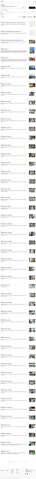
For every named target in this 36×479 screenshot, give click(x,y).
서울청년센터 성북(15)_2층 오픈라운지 (6, 372)
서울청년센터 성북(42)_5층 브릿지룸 (6, 136)
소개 (16, 470)
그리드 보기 (1, 17)
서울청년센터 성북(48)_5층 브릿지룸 (6, 83)
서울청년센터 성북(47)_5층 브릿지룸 (6, 92)
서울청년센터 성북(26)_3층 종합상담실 (6, 276)
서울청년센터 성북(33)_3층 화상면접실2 (6, 215)
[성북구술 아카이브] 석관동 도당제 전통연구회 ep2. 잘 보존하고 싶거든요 (11, 31)
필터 (1, 12)
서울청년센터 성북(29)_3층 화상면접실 (6, 250)
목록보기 (3, 17)
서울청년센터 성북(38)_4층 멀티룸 (5, 171)
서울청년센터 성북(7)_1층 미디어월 (6, 442)
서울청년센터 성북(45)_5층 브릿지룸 (6, 110)
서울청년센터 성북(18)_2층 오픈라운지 (6, 346)
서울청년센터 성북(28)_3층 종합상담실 (6, 258)
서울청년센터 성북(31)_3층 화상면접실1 (6, 232)
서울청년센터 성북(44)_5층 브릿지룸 (6, 118)
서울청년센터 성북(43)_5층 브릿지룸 (6, 127)
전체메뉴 (34, 1)
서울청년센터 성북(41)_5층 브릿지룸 (6, 145)
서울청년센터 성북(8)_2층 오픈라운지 (6, 433)
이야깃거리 (12, 470)
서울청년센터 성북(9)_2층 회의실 (5, 424)
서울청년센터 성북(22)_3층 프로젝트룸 (6, 311)
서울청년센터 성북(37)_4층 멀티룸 (5, 180)
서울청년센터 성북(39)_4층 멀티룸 (5, 162)
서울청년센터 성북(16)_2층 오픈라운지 (6, 363)
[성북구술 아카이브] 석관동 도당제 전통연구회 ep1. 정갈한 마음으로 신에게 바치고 (12, 40)
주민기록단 (17, 469)
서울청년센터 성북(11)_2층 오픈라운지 (6, 407)
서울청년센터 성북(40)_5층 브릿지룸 (6, 153)
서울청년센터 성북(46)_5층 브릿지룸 (6, 101)
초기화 (27, 7)
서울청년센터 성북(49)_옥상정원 (5, 75)
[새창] (2, 470)
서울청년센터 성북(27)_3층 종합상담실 (6, 267)
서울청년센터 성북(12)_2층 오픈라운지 (6, 398)
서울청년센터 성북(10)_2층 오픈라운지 (6, 416)
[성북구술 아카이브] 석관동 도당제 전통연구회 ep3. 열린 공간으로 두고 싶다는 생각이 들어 (13, 22)
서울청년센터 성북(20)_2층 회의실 (5, 328)
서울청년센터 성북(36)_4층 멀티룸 (5, 188)
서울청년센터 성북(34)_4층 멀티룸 (5, 206)
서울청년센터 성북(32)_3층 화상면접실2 (6, 223)
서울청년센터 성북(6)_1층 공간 (5, 451)
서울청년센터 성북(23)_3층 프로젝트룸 (6, 302)
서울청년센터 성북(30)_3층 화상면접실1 (6, 241)
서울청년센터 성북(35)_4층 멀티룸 (5, 197)
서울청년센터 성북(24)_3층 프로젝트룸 (6, 293)
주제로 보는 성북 (12, 469)
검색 (32, 7)
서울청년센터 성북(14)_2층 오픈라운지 (6, 381)
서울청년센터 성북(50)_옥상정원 (5, 66)
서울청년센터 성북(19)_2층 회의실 (5, 337)
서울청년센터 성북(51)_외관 (5, 57)
